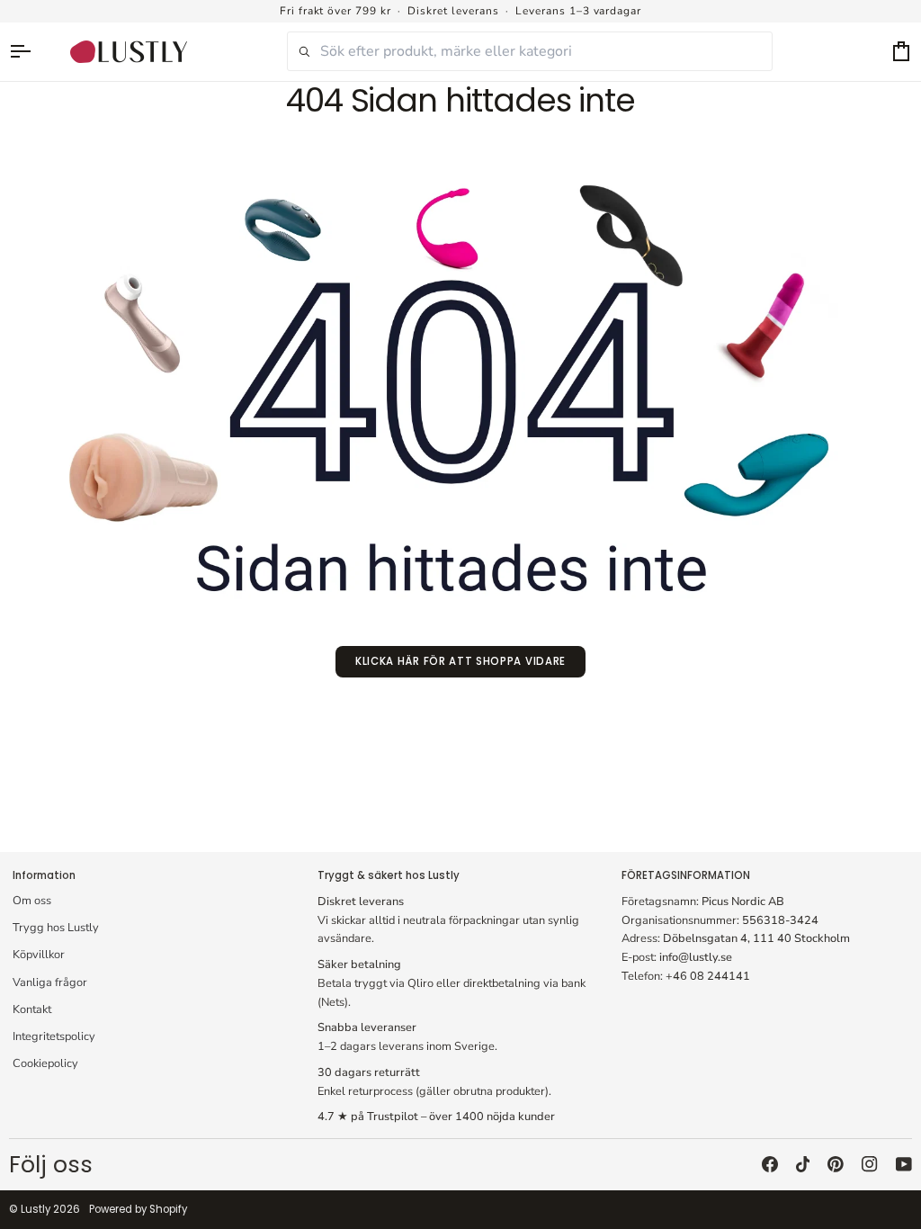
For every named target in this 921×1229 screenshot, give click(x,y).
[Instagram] (870, 1164)
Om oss (32, 901)
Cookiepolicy (45, 1063)
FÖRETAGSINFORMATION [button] (685, 875)
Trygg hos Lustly (56, 928)
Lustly (35, 1209)
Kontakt (32, 1009)
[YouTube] (904, 1164)
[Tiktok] (803, 1164)
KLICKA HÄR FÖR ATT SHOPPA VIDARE (460, 661)
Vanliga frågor (50, 982)
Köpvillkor (39, 954)
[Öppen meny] (29, 51)
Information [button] (44, 875)
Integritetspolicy (54, 1036)
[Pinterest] (835, 1164)
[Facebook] (770, 1164)
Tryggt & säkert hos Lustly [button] (388, 875)
